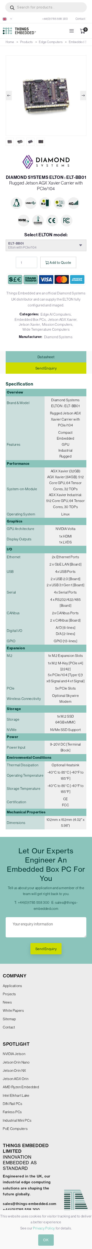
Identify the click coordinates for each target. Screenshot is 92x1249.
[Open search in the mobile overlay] (46, 7)
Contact (80, 18)
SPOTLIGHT (16, 1044)
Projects (9, 994)
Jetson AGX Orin (16, 1079)
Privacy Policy (44, 1228)
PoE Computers (15, 1129)
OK (46, 1240)
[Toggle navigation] (71, 31)
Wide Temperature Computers (46, 329)
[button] (7, 18)
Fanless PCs (12, 1112)
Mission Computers (57, 324)
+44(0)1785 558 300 (55, 18)
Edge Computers (51, 42)
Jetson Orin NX (14, 1070)
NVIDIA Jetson (14, 1054)
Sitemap (9, 1019)
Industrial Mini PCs (17, 1120)
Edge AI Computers (56, 314)
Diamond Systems (58, 337)
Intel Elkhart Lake (16, 1095)
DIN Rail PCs (12, 1104)
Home (10, 42)
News (7, 1002)
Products (26, 42)
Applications (12, 986)
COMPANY (14, 976)
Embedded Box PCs (30, 319)
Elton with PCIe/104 (22, 245)
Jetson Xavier (29, 324)
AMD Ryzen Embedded (21, 1087)
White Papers (13, 1010)
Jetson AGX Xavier (62, 319)
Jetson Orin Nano (16, 1062)
